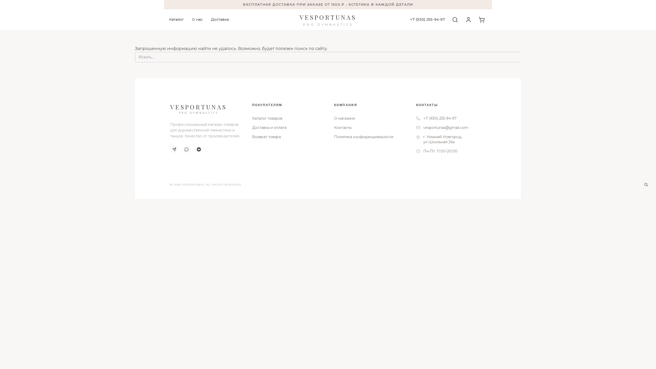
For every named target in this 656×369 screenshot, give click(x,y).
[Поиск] (646, 185)
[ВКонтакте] (199, 149)
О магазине (344, 118)
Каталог (176, 19)
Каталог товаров (267, 118)
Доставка (220, 19)
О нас (197, 19)
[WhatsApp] (186, 149)
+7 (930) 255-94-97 (427, 19)
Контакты (343, 127)
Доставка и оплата (269, 127)
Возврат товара (266, 137)
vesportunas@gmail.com (445, 127)
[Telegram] (174, 149)
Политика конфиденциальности (363, 137)
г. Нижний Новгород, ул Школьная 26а (442, 139)
